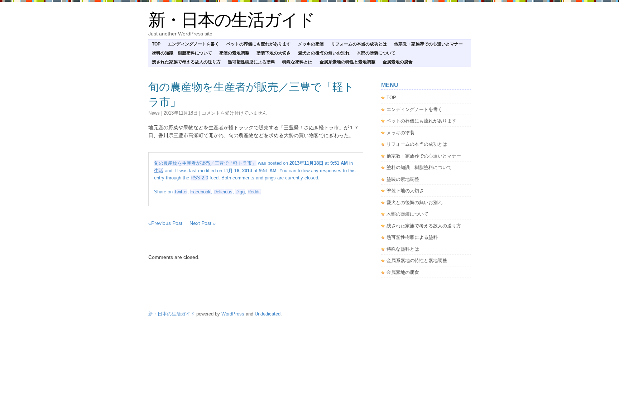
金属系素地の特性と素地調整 (347, 61)
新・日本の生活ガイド (231, 19)
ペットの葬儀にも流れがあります (258, 44)
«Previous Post (165, 223)
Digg (240, 191)
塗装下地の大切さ (273, 53)
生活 (158, 170)
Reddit (254, 191)
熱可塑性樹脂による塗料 (251, 61)
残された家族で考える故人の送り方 (186, 61)
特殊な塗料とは (297, 61)
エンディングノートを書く (193, 44)
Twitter (180, 191)
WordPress (232, 314)
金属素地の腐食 (398, 61)
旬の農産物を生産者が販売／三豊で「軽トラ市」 (205, 163)
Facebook (200, 191)
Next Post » (202, 223)
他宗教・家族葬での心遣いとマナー (428, 44)
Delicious (222, 191)
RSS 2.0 (199, 177)
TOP (156, 44)
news (154, 113)
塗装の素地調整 (234, 53)
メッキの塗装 (311, 44)
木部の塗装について (376, 53)
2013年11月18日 (181, 113)
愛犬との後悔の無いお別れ (324, 53)
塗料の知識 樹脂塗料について (182, 53)
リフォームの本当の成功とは (359, 44)
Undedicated (267, 314)
